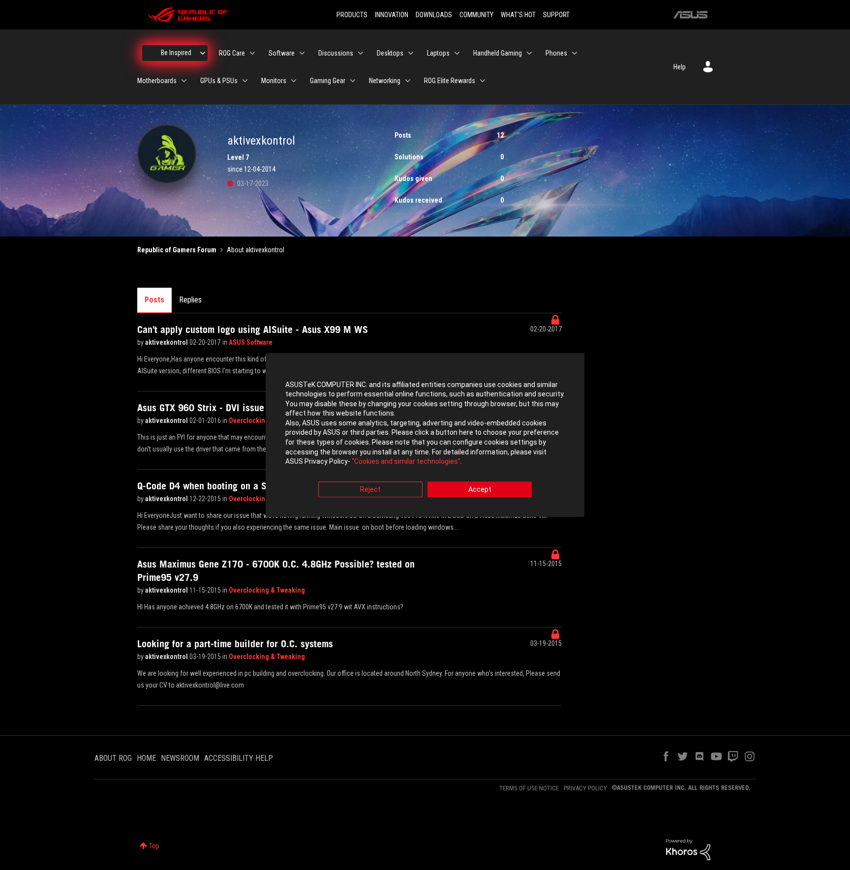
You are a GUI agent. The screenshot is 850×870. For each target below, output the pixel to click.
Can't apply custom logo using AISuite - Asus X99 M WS (252, 329)
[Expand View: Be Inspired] (203, 53)
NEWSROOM (180, 758)
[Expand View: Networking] (408, 81)
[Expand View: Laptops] (457, 53)
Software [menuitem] (282, 53)
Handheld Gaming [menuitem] (497, 53)
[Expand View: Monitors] (294, 81)
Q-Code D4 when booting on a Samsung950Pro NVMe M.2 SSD (265, 486)
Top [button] (154, 846)
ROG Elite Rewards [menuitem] (449, 81)
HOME (146, 758)
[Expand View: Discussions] (360, 53)
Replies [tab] (190, 299)
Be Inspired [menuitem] (176, 53)
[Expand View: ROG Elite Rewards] (482, 81)
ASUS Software (251, 342)
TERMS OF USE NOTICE (529, 788)
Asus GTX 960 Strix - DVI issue (200, 408)
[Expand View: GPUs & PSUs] (245, 81)
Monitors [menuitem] (273, 81)
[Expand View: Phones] (574, 53)
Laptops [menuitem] (438, 53)
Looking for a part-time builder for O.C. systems (235, 644)
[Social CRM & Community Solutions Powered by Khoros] (688, 849)
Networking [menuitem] (384, 81)
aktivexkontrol (167, 342)
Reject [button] (370, 489)
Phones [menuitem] (556, 53)
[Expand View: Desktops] (411, 53)
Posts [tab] (154, 299)
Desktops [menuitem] (390, 53)
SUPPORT (556, 15)
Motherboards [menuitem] (157, 81)
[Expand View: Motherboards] (184, 81)
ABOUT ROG (113, 758)
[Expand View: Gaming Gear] (353, 81)
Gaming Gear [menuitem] (327, 81)
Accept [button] (479, 489)
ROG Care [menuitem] (232, 53)
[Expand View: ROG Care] (252, 53)
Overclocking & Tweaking (267, 590)
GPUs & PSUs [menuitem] (219, 81)
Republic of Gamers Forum (176, 250)
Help (679, 67)
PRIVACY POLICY (585, 788)
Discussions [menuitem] (335, 53)
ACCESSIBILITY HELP (238, 758)
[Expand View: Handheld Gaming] (529, 53)
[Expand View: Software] (302, 53)
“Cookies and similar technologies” (406, 462)
